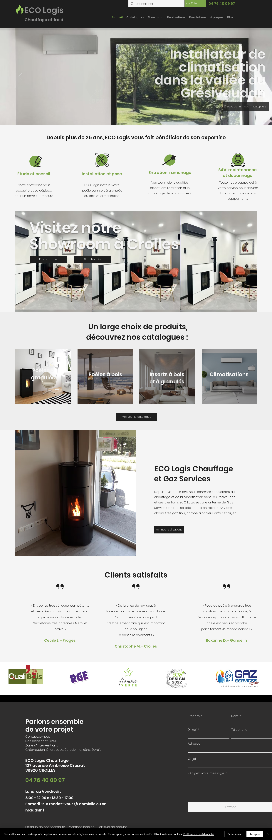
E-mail (192, 729)
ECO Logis (44, 10)
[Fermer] (267, 834)
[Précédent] (20, 76)
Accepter (255, 834)
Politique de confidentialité (198, 834)
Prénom (194, 716)
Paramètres (234, 834)
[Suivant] (251, 76)
